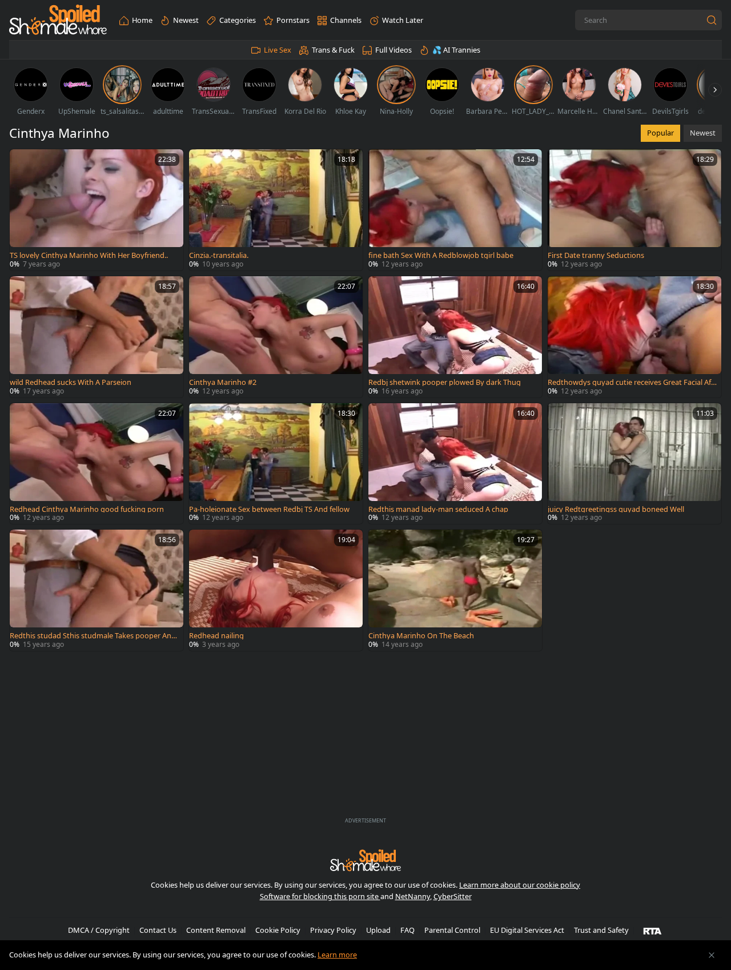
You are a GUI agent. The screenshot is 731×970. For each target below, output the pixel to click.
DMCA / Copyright (99, 930)
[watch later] (23, 163)
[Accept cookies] (711, 955)
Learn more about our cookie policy (519, 885)
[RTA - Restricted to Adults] (652, 930)
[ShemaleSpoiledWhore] (58, 20)
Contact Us (157, 930)
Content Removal (216, 930)
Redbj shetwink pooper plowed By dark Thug (444, 382)
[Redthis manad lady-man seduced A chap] (455, 463)
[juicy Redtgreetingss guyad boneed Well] (634, 463)
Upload (378, 930)
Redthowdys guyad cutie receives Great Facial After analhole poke (631, 382)
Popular (660, 133)
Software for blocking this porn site (320, 896)
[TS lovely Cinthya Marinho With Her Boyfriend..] (96, 210)
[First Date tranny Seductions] (634, 210)
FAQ (407, 930)
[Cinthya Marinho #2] (276, 336)
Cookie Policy (277, 930)
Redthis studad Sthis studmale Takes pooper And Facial (93, 635)
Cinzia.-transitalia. (218, 255)
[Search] (711, 20)
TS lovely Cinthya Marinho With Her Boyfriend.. (89, 255)
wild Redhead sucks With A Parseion (70, 382)
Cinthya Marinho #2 (222, 382)
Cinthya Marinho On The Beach (421, 635)
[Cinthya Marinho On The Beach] (455, 590)
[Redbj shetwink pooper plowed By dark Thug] (455, 336)
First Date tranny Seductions (596, 255)
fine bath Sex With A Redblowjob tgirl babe (440, 255)
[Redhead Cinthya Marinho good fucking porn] (96, 463)
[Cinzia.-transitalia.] (276, 210)
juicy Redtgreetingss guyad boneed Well (616, 509)
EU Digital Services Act (527, 930)
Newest (703, 133)
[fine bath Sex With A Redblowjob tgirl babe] (455, 210)
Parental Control (452, 930)
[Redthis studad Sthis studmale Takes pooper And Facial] (96, 590)
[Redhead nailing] (276, 590)
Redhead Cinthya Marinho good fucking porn (87, 509)
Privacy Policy (333, 930)
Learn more (337, 954)
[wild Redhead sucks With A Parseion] (96, 336)
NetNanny (412, 896)
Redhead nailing (216, 635)
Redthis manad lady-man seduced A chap (438, 509)
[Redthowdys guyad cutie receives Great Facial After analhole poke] (634, 336)
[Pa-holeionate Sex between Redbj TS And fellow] (276, 463)
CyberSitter (452, 896)
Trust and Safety (601, 930)
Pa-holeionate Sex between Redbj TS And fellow (269, 509)
